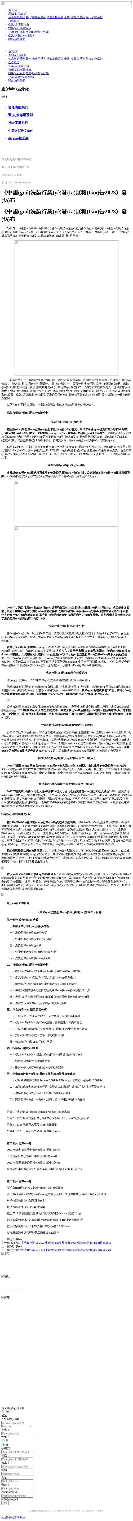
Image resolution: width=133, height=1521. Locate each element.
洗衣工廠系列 (55, 17)
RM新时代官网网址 (13, 1517)
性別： (5, 1436)
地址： (5, 1477)
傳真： (5, 1462)
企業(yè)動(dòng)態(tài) (21, 35)
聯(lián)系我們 (16, 39)
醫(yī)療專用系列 (36, 17)
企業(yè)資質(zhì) (18, 24)
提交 (5, 1503)
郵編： (5, 1484)
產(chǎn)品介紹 (17, 13)
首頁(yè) (13, 9)
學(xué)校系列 (94, 17)
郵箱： (5, 1470)
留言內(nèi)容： (11, 1419)
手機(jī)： (7, 1448)
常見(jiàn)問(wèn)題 (37, 31)
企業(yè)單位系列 (74, 17)
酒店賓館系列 (16, 17)
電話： (5, 1455)
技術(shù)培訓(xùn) (19, 28)
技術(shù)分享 (16, 31)
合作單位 (13, 20)
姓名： (5, 1429)
